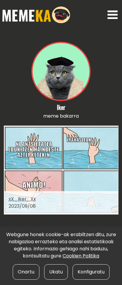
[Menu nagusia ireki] (112, 15)
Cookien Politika (80, 255)
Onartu (26, 271)
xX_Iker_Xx (22, 199)
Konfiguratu (91, 271)
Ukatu (56, 271)
